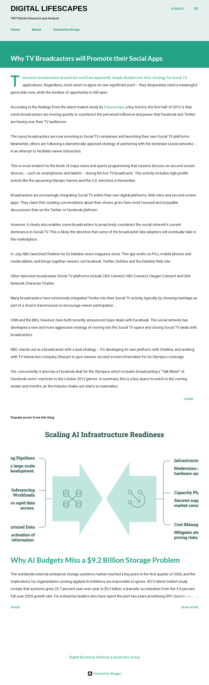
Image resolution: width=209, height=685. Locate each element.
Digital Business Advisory (89, 657)
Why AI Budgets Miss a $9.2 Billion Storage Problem (95, 559)
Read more (189, 607)
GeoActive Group (66, 29)
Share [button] (188, 399)
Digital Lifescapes (49, 8)
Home (15, 29)
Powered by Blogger (106, 673)
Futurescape (114, 107)
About (36, 29)
